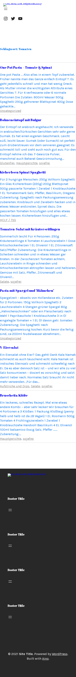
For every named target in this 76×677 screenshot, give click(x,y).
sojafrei (44, 163)
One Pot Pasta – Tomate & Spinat (26, 67)
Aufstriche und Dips (14, 386)
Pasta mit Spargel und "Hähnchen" (27, 290)
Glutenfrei (7, 163)
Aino (45, 658)
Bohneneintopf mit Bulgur (21, 120)
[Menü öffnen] (5, 8)
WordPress (59, 654)
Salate (4, 281)
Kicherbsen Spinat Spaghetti (23, 172)
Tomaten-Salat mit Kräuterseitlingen (30, 229)
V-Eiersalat (9, 347)
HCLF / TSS (8, 220)
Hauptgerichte (26, 163)
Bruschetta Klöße (14, 395)
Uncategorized (10, 111)
